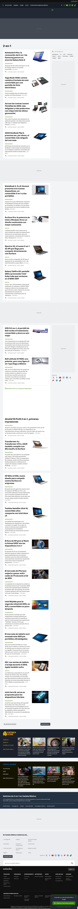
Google (54, 58)
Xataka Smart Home (7, 883)
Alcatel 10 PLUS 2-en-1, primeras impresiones (22, 420)
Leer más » (15, 69)
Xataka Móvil (7, 878)
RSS (70, 377)
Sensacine (26, 876)
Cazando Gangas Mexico (32, 840)
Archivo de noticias (10, 724)
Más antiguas (45, 724)
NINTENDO (5, 774)
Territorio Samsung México (39, 5)
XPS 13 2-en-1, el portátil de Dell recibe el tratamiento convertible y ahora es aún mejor (17, 332)
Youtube (67, 5)
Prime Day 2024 (29, 806)
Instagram (70, 5)
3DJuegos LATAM (18, 895)
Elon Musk (65, 56)
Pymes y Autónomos (68, 879)
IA (60, 54)
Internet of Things (8, 745)
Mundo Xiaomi (7, 886)
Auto (26, 5)
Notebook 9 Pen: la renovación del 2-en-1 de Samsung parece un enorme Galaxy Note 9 (16, 56)
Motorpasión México (48, 896)
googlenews (72, 5)
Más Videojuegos (8, 778)
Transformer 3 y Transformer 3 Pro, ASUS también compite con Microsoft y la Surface (16, 445)
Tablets (7, 228)
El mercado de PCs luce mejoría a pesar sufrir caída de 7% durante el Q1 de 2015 (16, 574)
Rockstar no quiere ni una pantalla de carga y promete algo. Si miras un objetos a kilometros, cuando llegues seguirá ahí (39, 780)
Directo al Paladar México (39, 896)
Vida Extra (16, 878)
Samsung (69, 54)
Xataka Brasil (7, 898)
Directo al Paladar (39, 876)
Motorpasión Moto (48, 879)
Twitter (64, 5)
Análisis (22, 806)
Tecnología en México (40, 806)
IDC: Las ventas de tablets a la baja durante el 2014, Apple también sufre (17, 664)
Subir (70, 869)
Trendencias (58, 876)
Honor (59, 56)
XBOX (4, 771)
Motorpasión (48, 876)
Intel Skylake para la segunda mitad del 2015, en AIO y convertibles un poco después (17, 605)
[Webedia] (74, 1)
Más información (50, 907)
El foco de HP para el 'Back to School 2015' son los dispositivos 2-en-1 (17, 543)
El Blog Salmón (69, 876)
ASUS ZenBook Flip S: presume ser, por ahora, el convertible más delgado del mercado (17, 136)
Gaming (15, 5)
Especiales (6, 844)
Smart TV (5, 742)
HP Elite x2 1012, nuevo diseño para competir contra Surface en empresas (15, 479)
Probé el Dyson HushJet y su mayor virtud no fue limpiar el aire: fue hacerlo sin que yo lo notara (68, 750)
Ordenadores (9, 63)
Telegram (67, 377)
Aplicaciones (31, 844)
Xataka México (7, 895)
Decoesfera (58, 878)
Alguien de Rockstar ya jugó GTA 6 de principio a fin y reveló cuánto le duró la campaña (53, 779)
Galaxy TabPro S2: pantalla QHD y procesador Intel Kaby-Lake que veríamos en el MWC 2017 (17, 275)
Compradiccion (59, 880)
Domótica (6, 739)
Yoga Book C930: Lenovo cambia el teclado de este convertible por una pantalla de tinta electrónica (17, 82)
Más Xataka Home (8, 749)
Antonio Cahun (12, 72)
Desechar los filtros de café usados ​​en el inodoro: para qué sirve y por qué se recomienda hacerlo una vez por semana (53, 751)
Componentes (9, 581)
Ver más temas (8, 856)
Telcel (29, 852)
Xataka (5, 876)
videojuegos (19, 852)
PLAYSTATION (6, 768)
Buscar (72, 863)
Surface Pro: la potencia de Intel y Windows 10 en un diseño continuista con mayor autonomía (17, 221)
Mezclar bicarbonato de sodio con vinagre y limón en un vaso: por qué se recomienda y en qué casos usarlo (39, 750)
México (5, 852)
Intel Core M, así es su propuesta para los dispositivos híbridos (15, 694)
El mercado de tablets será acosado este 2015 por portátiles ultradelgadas (17, 636)
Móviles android (51, 806)
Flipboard (53, 380)
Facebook (62, 5)
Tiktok (75, 5)
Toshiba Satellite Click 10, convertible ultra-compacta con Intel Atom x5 (16, 512)
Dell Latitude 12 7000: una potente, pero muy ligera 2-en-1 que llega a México (17, 361)
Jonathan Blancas (13, 502)
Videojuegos (9, 764)
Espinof (26, 878)
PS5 (64, 54)
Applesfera (6, 880)
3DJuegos (16, 876)
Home (21, 5)
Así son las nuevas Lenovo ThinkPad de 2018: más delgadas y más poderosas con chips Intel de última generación (17, 108)
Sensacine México (26, 896)
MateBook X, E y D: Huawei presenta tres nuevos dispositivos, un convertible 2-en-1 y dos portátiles (17, 191)
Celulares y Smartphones (19, 844)
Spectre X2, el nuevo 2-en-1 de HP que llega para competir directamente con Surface (17, 250)
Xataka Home (9, 733)
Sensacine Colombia (26, 899)
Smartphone (55, 54)
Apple (59, 58)
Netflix (71, 56)
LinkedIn (57, 380)
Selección (8, 5)
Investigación (15, 806)
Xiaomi (54, 56)
